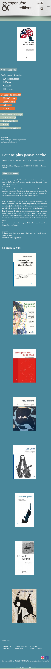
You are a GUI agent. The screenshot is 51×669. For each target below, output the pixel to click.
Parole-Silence (34, 646)
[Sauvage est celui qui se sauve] (24, 381)
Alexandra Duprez (30, 160)
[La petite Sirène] (24, 573)
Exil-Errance (19, 648)
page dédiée (17, 238)
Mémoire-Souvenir (21, 646)
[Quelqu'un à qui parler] (24, 333)
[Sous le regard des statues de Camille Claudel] (24, 285)
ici (15, 142)
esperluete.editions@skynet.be (39, 661)
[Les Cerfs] (24, 477)
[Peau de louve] (24, 429)
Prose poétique (8, 646)
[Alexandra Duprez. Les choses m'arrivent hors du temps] (24, 621)
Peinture (5, 648)
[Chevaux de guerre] (24, 525)
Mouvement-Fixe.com (29, 668)
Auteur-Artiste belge (36, 648)
